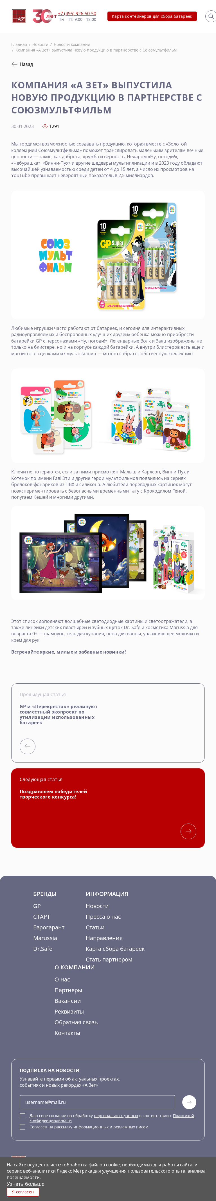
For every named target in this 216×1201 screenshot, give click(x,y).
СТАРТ (41, 916)
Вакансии (68, 1001)
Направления (104, 938)
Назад (26, 64)
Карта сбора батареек (115, 948)
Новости (97, 906)
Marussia (45, 938)
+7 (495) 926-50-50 (77, 13)
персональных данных (116, 1115)
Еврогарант (48, 927)
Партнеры (68, 990)
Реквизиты (69, 1011)
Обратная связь (76, 1022)
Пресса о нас (103, 916)
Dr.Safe (42, 948)
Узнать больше (25, 1183)
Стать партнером (109, 959)
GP (37, 906)
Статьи (95, 927)
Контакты (67, 1033)
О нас (62, 979)
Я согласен (23, 1192)
